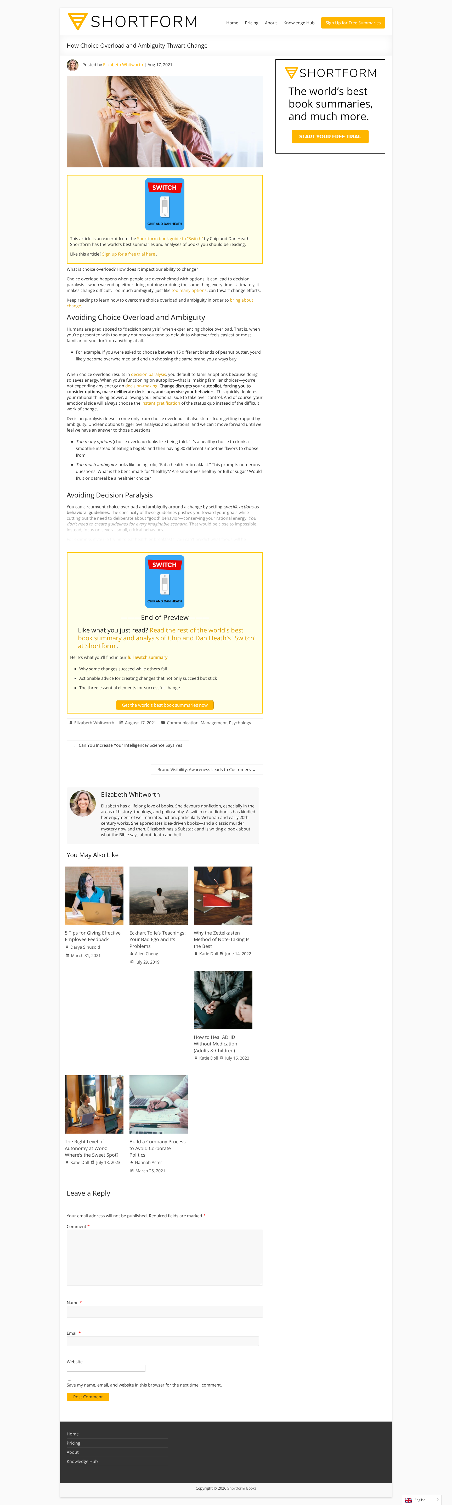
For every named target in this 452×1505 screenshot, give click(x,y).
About (271, 23)
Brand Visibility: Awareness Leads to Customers (206, 769)
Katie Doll (208, 954)
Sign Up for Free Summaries (353, 23)
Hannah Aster (148, 1162)
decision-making (141, 386)
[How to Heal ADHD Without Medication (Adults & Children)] (223, 973)
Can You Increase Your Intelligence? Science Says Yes (128, 745)
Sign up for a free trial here (129, 254)
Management (214, 723)
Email (74, 1333)
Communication (183, 723)
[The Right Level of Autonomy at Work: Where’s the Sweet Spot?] (94, 1078)
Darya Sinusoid (85, 947)
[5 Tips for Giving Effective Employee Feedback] (94, 869)
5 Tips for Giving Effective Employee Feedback (93, 936)
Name (74, 1302)
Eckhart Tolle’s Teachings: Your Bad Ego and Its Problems (157, 939)
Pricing (251, 23)
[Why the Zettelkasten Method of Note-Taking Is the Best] (223, 869)
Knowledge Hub (299, 23)
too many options (189, 290)
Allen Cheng (146, 954)
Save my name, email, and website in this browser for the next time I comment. (144, 1385)
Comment (78, 1226)
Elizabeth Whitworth (123, 64)
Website (75, 1362)
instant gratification (161, 403)
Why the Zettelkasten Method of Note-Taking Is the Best (222, 939)
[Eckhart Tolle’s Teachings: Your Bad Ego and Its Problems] (158, 869)
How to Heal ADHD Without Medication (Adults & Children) (215, 1043)
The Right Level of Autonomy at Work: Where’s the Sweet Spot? (91, 1148)
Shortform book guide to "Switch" (170, 238)
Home (232, 23)
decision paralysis (148, 374)
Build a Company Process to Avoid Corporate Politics (157, 1148)
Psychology (240, 723)
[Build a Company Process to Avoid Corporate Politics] (158, 1078)
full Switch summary (148, 657)
